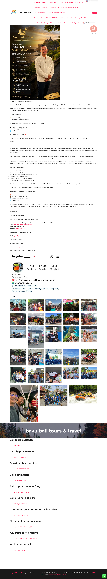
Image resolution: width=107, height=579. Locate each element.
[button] (94, 13)
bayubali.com (25, 13)
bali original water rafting (21, 492)
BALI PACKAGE (18, 446)
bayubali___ (16, 236)
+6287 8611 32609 (21, 228)
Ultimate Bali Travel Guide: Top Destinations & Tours (48, 2)
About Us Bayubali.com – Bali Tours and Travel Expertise (49, 12)
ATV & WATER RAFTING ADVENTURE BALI (26, 538)
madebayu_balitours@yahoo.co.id (23, 224)
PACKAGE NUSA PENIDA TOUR (23, 527)
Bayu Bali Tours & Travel (17, 573)
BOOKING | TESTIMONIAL (21, 469)
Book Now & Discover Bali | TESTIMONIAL (45, 18)
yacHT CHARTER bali (20, 550)
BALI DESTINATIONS (20, 480)
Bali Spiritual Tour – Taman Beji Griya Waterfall (73, 18)
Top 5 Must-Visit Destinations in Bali (68, 7)
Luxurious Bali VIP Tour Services (74, 2)
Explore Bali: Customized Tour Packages (45, 7)
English (87, 22)
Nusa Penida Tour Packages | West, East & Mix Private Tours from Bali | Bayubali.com (57, 23)
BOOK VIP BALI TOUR (20, 457)
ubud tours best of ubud (21, 515)
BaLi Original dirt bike (20, 504)
